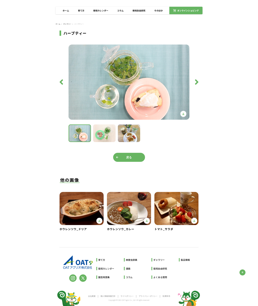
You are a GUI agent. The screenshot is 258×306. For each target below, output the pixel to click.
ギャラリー (67, 24)
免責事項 (166, 296)
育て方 (81, 10)
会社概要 (92, 296)
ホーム (66, 10)
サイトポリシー (127, 296)
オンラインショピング (188, 10)
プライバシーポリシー (148, 296)
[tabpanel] (129, 82)
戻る (129, 157)
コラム (120, 10)
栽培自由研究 (138, 10)
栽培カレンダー (100, 10)
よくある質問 (160, 277)
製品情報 (185, 259)
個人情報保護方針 (108, 296)
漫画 (128, 268)
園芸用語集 (104, 277)
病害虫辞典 (131, 259)
